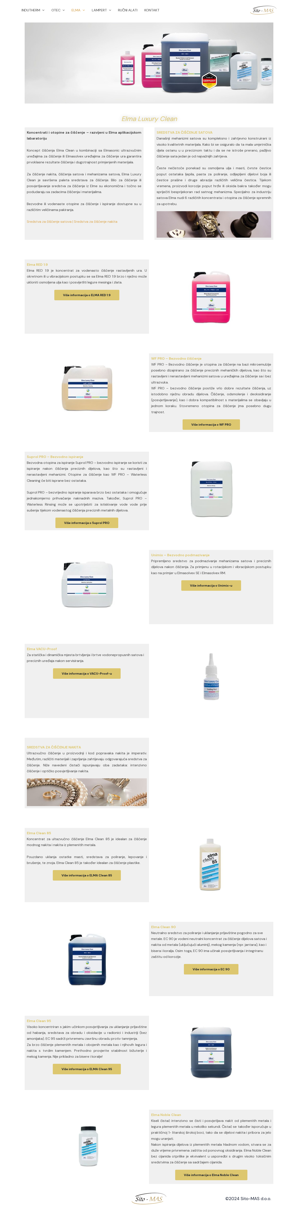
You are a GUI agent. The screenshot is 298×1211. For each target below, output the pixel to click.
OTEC (55, 10)
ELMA (76, 10)
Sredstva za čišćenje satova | (50, 221)
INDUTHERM (31, 10)
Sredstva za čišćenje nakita (95, 221)
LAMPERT (99, 10)
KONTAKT (151, 10)
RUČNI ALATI (127, 10)
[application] (42, 10)
